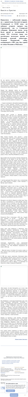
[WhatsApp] (25, 16)
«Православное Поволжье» (14, 352)
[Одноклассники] (21, 16)
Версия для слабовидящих (21, 395)
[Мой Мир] (26, 16)
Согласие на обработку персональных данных (11, 360)
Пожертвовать (14, 395)
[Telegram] (23, 16)
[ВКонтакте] (19, 16)
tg (3, 391)
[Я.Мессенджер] (17, 16)
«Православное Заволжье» (21, 339)
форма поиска (26, 1)
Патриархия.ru (3, 372)
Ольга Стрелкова (8, 15)
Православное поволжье (14, 2)
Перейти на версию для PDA (7, 363)
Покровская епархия (4, 388)
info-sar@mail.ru (7, 395)
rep (1, 391)
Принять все (10, 390)
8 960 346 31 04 (3, 395)
